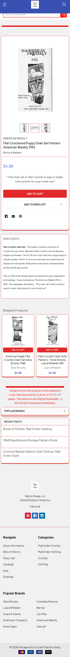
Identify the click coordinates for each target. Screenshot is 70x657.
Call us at (35, 506)
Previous (4, 346)
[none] (35, 80)
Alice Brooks (10, 601)
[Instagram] (42, 516)
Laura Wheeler (12, 607)
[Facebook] (6, 216)
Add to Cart (18, 350)
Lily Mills (41, 614)
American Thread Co (15, 620)
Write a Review (12, 152)
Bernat (40, 607)
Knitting (43, 564)
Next (66, 346)
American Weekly (46, 620)
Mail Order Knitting (49, 551)
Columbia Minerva (47, 601)
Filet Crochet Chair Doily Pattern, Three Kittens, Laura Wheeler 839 (52, 360)
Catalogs (8, 564)
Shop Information (13, 545)
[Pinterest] (20, 216)
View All (41, 626)
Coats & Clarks (12, 614)
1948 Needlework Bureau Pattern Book (30, 440)
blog (5, 570)
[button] (35, 204)
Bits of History (12, 551)
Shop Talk (9, 558)
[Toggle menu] (4, 4)
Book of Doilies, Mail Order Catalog (27, 429)
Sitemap (8, 576)
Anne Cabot (10, 626)
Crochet (43, 558)
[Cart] (65, 4)
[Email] (13, 216)
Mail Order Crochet (49, 545)
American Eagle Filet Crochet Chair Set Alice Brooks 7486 (18, 360)
